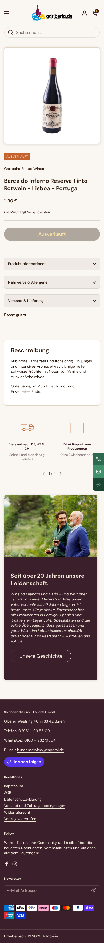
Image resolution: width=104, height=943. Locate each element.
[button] (94, 13)
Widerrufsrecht (17, 812)
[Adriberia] (52, 13)
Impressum (13, 785)
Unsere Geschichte (40, 656)
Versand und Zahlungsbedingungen (34, 805)
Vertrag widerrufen (20, 818)
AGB (7, 792)
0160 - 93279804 (40, 740)
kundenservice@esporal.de (40, 749)
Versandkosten (38, 212)
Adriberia (50, 936)
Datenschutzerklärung (23, 799)
